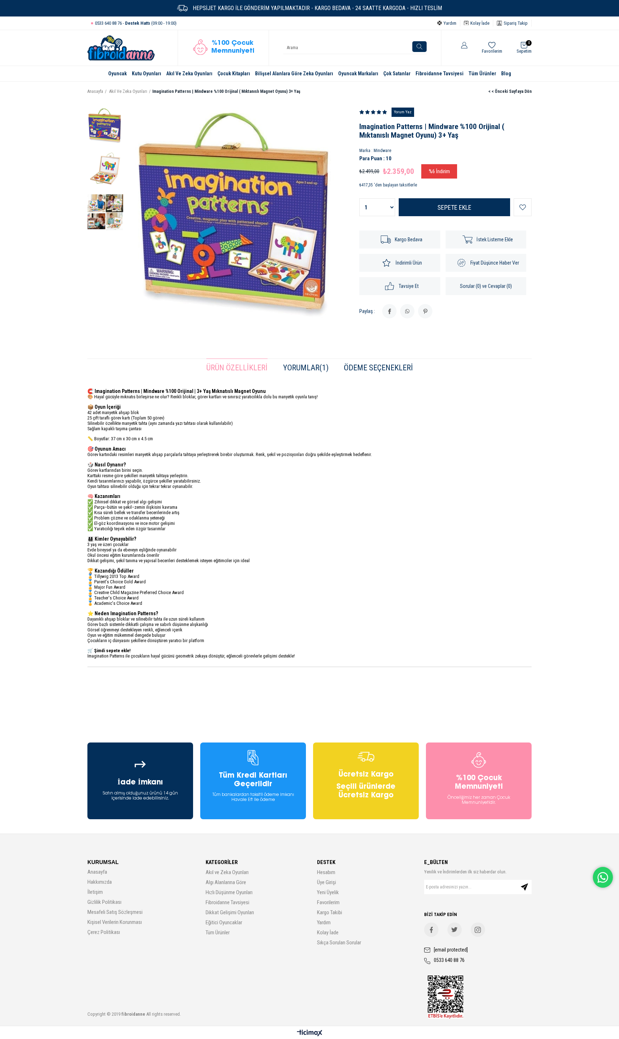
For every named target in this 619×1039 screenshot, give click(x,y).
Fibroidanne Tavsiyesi (440, 73)
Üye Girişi (326, 882)
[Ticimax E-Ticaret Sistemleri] (309, 1033)
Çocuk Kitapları (233, 73)
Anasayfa (97, 872)
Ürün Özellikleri (237, 367)
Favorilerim (328, 902)
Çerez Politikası (103, 932)
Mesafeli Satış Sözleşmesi (115, 912)
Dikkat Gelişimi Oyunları (230, 912)
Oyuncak (117, 73)
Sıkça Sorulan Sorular (339, 942)
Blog (506, 73)
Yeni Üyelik (328, 892)
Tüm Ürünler (482, 73)
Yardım (324, 922)
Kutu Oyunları (146, 73)
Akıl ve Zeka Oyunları (227, 872)
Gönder (524, 887)
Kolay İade (328, 932)
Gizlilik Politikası (104, 902)
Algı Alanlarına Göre (226, 882)
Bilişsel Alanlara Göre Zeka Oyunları (294, 73)
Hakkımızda (99, 882)
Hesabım (326, 872)
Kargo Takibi (329, 912)
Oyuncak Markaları (358, 73)
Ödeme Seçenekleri (378, 367)
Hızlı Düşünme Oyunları (229, 892)
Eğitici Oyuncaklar (224, 922)
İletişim (95, 892)
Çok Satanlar (397, 73)
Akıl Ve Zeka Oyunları (189, 73)
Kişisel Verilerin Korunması (114, 922)
